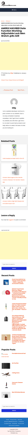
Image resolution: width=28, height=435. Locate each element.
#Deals (8, 21)
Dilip (11, 73)
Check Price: (5, 80)
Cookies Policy (7, 423)
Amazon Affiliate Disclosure (10, 421)
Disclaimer (14, 423)
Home (2, 21)
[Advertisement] (14, 56)
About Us (20, 419)
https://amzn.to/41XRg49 (16, 80)
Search (14, 268)
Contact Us (21, 421)
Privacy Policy (13, 419)
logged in (11, 220)
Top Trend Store (11, 431)
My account (21, 423)
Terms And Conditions (14, 425)
